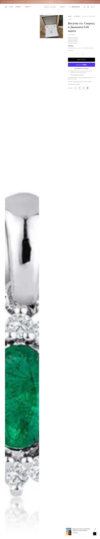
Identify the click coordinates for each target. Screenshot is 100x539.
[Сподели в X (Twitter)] (83, 88)
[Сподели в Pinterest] (87, 88)
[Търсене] (84, 7)
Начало (69, 16)
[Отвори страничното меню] (6, 7)
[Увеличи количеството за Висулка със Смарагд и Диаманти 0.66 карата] (83, 53)
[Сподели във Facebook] (79, 88)
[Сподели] (75, 88)
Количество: (70, 50)
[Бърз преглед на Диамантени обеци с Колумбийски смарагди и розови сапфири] (94, 533)
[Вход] (88, 7)
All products (77, 16)
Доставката (78, 48)
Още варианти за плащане (81, 68)
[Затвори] (95, 529)
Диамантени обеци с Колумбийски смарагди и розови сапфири (81, 529)
